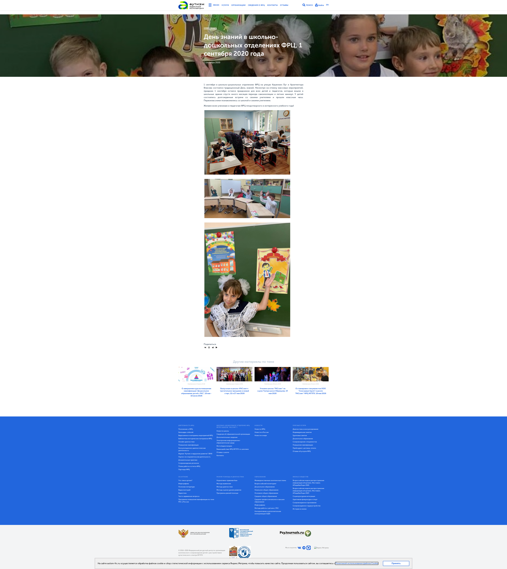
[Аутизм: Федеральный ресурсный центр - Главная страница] (191, 5)
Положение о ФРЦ (185, 429)
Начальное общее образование (266, 490)
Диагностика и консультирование (305, 429)
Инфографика (183, 484)
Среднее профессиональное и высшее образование (270, 501)
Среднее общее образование (266, 496)
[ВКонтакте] (205, 347)
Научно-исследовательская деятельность (194, 457)
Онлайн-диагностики (186, 442)
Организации (238, 5)
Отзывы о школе (223, 452)
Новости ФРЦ (210, 28)
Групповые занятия (300, 435)
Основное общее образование (266, 493)
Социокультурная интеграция (304, 496)
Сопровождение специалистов (305, 442)
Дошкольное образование (303, 439)
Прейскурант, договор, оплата (304, 448)
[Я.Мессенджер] (216, 347)
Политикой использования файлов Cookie (356, 563)
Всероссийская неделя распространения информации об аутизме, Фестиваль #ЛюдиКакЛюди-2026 (308, 483)
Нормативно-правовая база (227, 480)
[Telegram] (212, 347)
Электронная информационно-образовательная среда (228, 442)
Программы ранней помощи (227, 493)
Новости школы (223, 431)
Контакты (272, 5)
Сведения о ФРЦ (256, 5)
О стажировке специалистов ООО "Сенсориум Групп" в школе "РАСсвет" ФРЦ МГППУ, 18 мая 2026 (310, 391)
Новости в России (262, 432)
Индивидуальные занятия (302, 432)
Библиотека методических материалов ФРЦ (195, 439)
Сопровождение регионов (188, 463)
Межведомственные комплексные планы (270, 480)
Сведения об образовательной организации (233, 434)
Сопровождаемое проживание (304, 503)
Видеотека (182, 493)
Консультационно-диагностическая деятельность (192, 449)
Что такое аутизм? (185, 480)
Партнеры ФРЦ (184, 469)
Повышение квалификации (188, 445)
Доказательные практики (187, 460)
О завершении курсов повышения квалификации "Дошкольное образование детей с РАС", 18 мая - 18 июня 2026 (196, 392)
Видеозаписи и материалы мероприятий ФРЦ (195, 435)
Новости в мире (261, 435)
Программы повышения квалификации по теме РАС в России (196, 501)
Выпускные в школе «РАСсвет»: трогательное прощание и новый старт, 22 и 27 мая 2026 (234, 391)
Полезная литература (186, 487)
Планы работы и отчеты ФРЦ (189, 466)
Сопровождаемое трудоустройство (307, 506)
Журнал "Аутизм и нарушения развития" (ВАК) (195, 454)
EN (327, 5)
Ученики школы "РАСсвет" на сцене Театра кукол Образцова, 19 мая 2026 (272, 391)
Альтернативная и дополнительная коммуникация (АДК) (268, 512)
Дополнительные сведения (227, 437)
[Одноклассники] (209, 347)
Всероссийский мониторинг (265, 484)
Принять (396, 563)
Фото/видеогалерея (224, 446)
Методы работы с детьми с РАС (267, 508)
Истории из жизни (299, 509)
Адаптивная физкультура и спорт (305, 499)
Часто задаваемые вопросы (188, 496)
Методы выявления (224, 484)
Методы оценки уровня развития (229, 490)
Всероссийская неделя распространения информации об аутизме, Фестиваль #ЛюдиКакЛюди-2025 (308, 490)
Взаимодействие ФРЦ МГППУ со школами (233, 449)
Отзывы (284, 5)
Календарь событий (185, 432)
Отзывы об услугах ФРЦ (302, 451)
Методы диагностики (225, 487)
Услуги (225, 5)
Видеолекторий (184, 490)
